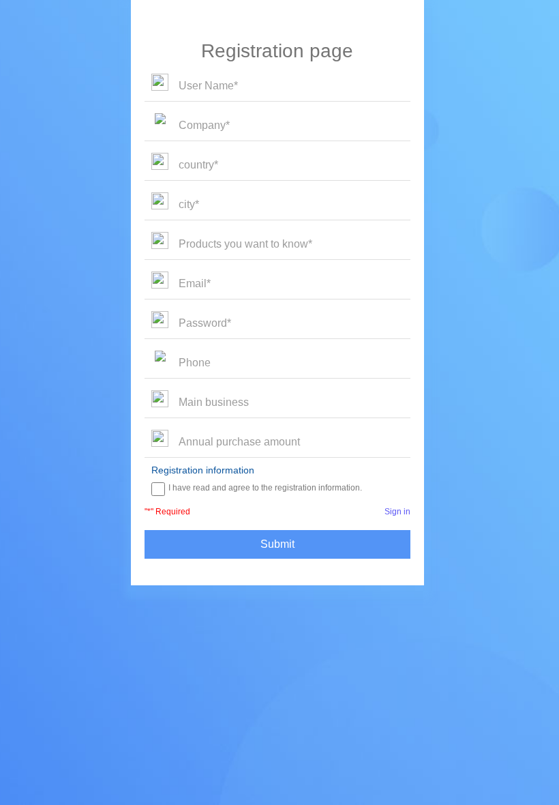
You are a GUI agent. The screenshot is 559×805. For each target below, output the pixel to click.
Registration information (202, 470)
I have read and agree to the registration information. (265, 488)
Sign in (397, 511)
